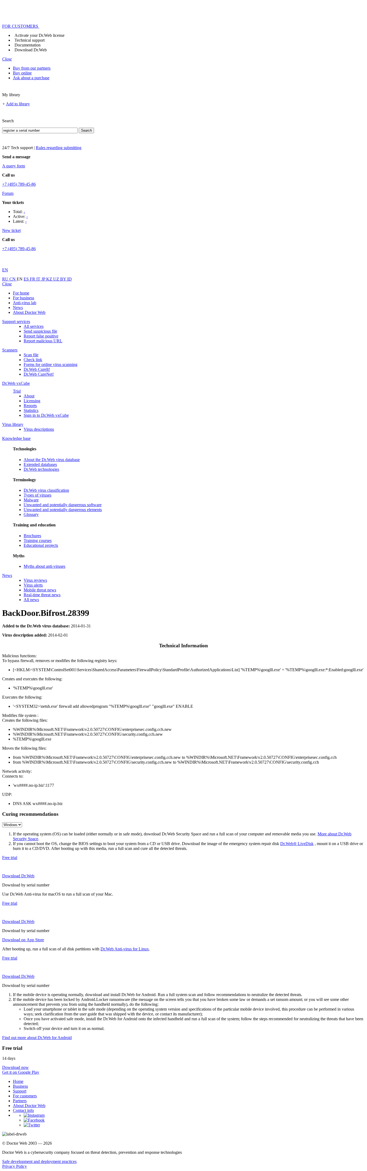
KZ (49, 279)
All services (34, 326)
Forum (7, 193)
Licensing (32, 400)
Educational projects (41, 545)
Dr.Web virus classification (46, 490)
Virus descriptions (39, 429)
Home (18, 1081)
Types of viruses (37, 495)
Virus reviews (35, 580)
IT (38, 279)
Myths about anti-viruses (44, 566)
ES (27, 279)
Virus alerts (33, 585)
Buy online (22, 73)
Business (20, 1086)
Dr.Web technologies (41, 469)
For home (21, 293)
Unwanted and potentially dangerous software (63, 504)
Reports (30, 405)
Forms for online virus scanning (50, 364)
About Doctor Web (29, 312)
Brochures (32, 535)
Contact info (23, 1110)
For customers (25, 1096)
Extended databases (40, 464)
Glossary (31, 514)
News (18, 307)
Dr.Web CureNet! (39, 374)
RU (5, 279)
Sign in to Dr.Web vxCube (46, 415)
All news (31, 599)
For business (23, 298)
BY (63, 279)
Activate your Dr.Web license (39, 35)
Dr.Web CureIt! (37, 369)
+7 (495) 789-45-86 (19, 184)
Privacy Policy (14, 1166)
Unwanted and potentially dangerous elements (63, 509)
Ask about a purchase (31, 78)
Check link (33, 359)
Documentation (28, 45)
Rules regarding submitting (58, 147)
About (29, 396)
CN (13, 279)
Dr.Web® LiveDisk (297, 843)
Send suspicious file (40, 331)
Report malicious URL (43, 341)
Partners (20, 1100)
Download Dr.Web (31, 50)
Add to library (18, 104)
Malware (31, 500)
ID (69, 279)
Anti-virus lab (24, 302)
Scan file (31, 355)
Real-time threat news (42, 594)
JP (43, 279)
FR (33, 279)
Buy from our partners (32, 68)
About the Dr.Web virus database (52, 459)
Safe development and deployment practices (39, 1161)
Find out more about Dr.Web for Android (37, 1037)
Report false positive (41, 336)
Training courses (38, 540)
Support (19, 1091)
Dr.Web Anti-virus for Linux (124, 949)
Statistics (31, 410)
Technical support (30, 40)
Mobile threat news (40, 590)
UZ (56, 279)
